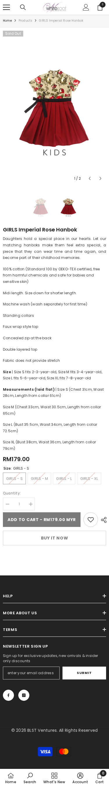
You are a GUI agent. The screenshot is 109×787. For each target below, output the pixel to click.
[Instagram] (23, 695)
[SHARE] (102, 520)
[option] (54, 107)
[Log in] (86, 7)
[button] (90, 178)
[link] (90, 519)
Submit (84, 672)
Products (26, 20)
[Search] (22, 7)
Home (7, 20)
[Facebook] (8, 695)
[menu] (6, 7)
